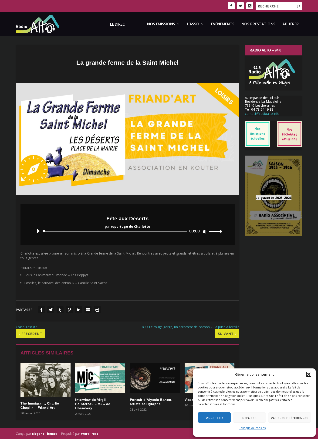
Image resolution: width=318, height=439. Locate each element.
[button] (308, 374)
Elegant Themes (44, 434)
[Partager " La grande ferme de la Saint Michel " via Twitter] (50, 309)
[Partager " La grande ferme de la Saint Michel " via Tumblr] (60, 309)
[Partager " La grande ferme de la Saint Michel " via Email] (88, 309)
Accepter (214, 417)
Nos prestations (258, 24)
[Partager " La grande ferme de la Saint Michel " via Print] (97, 309)
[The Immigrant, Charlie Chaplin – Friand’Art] (45, 380)
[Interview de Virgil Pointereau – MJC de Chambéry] (100, 378)
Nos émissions (161, 24)
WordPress (89, 434)
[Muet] (205, 231)
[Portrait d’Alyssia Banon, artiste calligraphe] (155, 378)
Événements (222, 24)
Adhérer (290, 24)
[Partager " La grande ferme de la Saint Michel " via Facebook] (41, 309)
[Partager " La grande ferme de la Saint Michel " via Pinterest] (69, 309)
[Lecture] (38, 231)
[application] (127, 231)
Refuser (249, 417)
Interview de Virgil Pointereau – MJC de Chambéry (92, 404)
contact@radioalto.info (262, 113)
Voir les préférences (289, 417)
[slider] (214, 231)
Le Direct (118, 24)
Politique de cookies (252, 428)
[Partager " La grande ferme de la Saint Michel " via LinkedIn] (78, 309)
